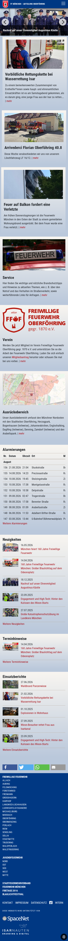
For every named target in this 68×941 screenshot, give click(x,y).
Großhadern (9, 797)
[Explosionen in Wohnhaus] (10, 711)
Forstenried (8, 790)
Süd (4, 868)
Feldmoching (9, 787)
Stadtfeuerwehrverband (16, 883)
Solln (5, 835)
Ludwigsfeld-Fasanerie (14, 808)
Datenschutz (39, 902)
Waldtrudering (10, 849)
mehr (9, 101)
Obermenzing (9, 821)
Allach (6, 780)
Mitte (5, 875)
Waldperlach (9, 846)
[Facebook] (51, 903)
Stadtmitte (8, 839)
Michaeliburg (9, 811)
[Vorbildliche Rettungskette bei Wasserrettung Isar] (10, 695)
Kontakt (7, 902)
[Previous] (5, 22)
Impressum (21, 902)
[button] (9, 767)
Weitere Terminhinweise (15, 661)
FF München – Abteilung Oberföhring (27, 4)
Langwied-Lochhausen (14, 804)
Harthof (6, 801)
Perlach (6, 825)
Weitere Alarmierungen (15, 523)
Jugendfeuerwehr (12, 857)
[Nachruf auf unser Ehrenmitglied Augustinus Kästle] (34, 22)
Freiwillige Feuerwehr (14, 776)
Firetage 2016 (10, 890)
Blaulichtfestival (13, 894)
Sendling (7, 832)
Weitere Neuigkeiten (13, 623)
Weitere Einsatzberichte (15, 749)
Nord (5, 861)
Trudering (7, 842)
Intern (59, 902)
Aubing (6, 783)
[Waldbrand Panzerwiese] (10, 684)
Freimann (7, 794)
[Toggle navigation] (63, 3)
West (5, 871)
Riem (4, 828)
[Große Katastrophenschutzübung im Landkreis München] (10, 612)
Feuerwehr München (13, 886)
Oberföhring (9, 818)
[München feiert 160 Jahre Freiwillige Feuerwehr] (10, 547)
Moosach (7, 815)
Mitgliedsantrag (20, 357)
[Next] (62, 22)
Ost (4, 864)
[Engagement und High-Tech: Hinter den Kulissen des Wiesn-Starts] (10, 597)
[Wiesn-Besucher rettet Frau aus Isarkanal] (10, 722)
